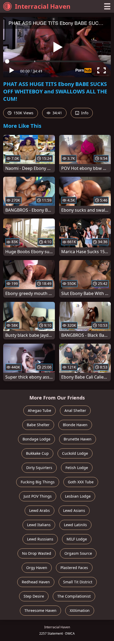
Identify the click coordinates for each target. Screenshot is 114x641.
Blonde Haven (75, 424)
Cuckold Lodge (75, 453)
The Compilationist (74, 596)
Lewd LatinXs (75, 524)
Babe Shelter (38, 424)
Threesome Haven (40, 610)
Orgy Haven (36, 567)
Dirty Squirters (39, 467)
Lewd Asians (74, 510)
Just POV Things (38, 496)
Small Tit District (77, 581)
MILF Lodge (77, 539)
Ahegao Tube (39, 410)
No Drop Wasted (36, 553)
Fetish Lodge (76, 467)
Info (84, 112)
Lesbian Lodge (78, 496)
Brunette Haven (77, 439)
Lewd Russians (40, 539)
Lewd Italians (39, 524)
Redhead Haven (36, 581)
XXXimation (80, 610)
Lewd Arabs (39, 510)
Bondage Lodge (36, 439)
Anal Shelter (75, 410)
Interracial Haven (43, 6)
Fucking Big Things (38, 481)
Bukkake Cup (37, 453)
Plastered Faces (74, 567)
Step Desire (34, 596)
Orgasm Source (78, 553)
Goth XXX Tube (81, 481)
